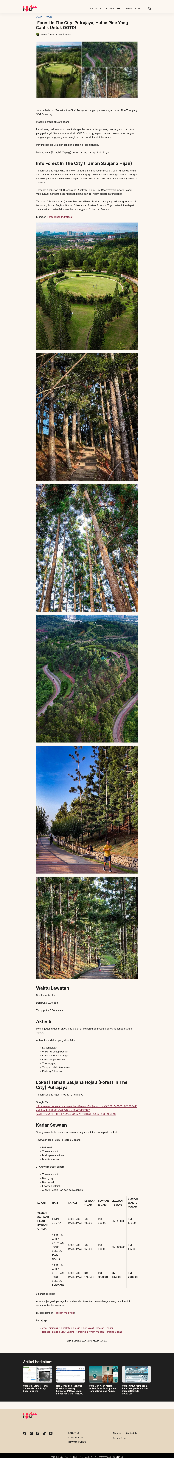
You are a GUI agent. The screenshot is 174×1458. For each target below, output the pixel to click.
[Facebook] (72, 1347)
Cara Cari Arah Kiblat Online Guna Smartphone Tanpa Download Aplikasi (102, 1388)
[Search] (149, 8)
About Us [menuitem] (95, 8)
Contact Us (75, 1437)
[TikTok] (44, 1433)
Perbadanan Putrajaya (59, 216)
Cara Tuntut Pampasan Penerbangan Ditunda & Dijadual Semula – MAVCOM (135, 1389)
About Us (74, 1433)
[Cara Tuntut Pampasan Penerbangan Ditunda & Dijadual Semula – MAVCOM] (136, 1374)
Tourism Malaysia (64, 1312)
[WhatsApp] (101, 1347)
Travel (68, 34)
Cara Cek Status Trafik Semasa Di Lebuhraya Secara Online (35, 1388)
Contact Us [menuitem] (113, 8)
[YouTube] (50, 1433)
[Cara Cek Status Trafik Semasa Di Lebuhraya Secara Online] (37, 1374)
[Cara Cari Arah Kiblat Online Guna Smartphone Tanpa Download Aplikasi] (103, 1374)
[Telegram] (92, 1347)
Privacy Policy (77, 1441)
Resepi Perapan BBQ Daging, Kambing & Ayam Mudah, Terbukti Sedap (82, 1331)
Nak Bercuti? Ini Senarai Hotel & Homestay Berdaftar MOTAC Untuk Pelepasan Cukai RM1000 (69, 1389)
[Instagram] (31, 1433)
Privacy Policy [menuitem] (134, 8)
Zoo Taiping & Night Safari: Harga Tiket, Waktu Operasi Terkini (77, 1328)
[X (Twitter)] (82, 1347)
